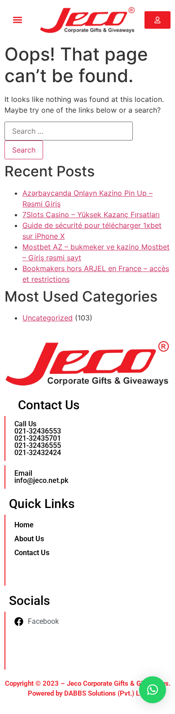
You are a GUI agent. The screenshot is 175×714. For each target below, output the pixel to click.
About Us (29, 538)
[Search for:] (68, 131)
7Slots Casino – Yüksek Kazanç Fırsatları (91, 214)
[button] (17, 20)
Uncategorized (47, 317)
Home (24, 525)
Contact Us (31, 552)
